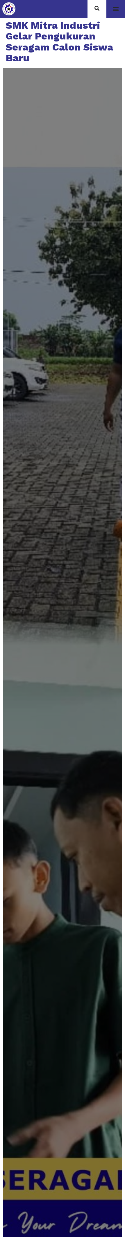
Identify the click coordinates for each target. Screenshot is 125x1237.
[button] (115, 8)
